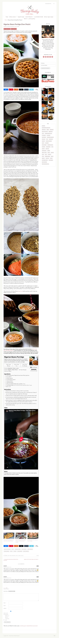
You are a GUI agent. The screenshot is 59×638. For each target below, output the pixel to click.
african (43, 125)
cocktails (44, 135)
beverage (51, 129)
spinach (49, 154)
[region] (15, 630)
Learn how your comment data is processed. (29, 626)
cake (43, 133)
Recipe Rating (6, 591)
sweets (43, 158)
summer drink (47, 156)
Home (7, 16)
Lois (22, 555)
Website (5, 608)
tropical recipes (21, 16)
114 (37, 555)
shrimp (48, 150)
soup (43, 154)
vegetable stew (45, 160)
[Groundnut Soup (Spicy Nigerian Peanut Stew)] (51, 110)
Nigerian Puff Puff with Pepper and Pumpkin (31, 559)
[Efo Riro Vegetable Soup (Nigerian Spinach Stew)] (51, 117)
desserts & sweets (50, 137)
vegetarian (20, 551)
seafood (47, 148)
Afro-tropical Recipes (46, 127)
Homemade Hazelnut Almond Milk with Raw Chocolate (11, 560)
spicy (11, 551)
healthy (43, 141)
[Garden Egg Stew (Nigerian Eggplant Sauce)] (45, 110)
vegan (15, 551)
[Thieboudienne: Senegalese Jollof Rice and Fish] (51, 91)
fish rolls (51, 139)
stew (43, 156)
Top (54, 635)
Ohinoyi (5, 565)
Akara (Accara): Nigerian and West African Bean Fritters (9, 540)
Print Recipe (34, 367)
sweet (52, 156)
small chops (44, 152)
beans (48, 129)
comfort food (17, 549)
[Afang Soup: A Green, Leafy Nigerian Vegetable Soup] (51, 97)
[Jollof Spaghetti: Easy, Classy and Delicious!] (45, 104)
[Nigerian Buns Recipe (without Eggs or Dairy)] (51, 104)
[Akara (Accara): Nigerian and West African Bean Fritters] (9, 536)
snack (49, 152)
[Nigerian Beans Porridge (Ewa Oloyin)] (45, 97)
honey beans (30, 549)
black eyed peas (7, 549)
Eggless (43, 139)
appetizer (44, 129)
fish (47, 139)
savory (43, 148)
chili (13, 549)
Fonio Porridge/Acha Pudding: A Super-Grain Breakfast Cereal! (21, 541)
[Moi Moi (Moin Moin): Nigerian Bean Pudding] (33, 536)
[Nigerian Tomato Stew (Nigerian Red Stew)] (45, 91)
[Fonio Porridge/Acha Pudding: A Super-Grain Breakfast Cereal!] (21, 536)
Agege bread (20, 291)
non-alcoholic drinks (38, 16)
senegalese (44, 150)
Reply (37, 576)
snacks (52, 152)
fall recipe (24, 549)
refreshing (48, 146)
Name (5, 602)
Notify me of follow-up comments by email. (7, 618)
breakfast (50, 131)
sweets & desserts (28, 16)
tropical (47, 158)
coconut (48, 135)
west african (26, 551)
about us (25, 18)
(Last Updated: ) (11, 26)
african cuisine (12, 16)
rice (52, 146)
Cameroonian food (48, 133)
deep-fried (44, 137)
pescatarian (6, 551)
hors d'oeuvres (49, 141)
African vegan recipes (48, 16)
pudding (43, 146)
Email (5, 605)
